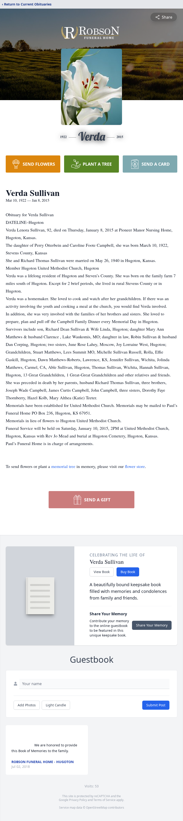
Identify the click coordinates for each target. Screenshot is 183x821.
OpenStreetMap (96, 808)
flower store (135, 466)
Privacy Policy (78, 800)
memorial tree (63, 466)
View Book (102, 572)
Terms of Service (104, 800)
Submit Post (155, 705)
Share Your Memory (152, 625)
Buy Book (128, 572)
